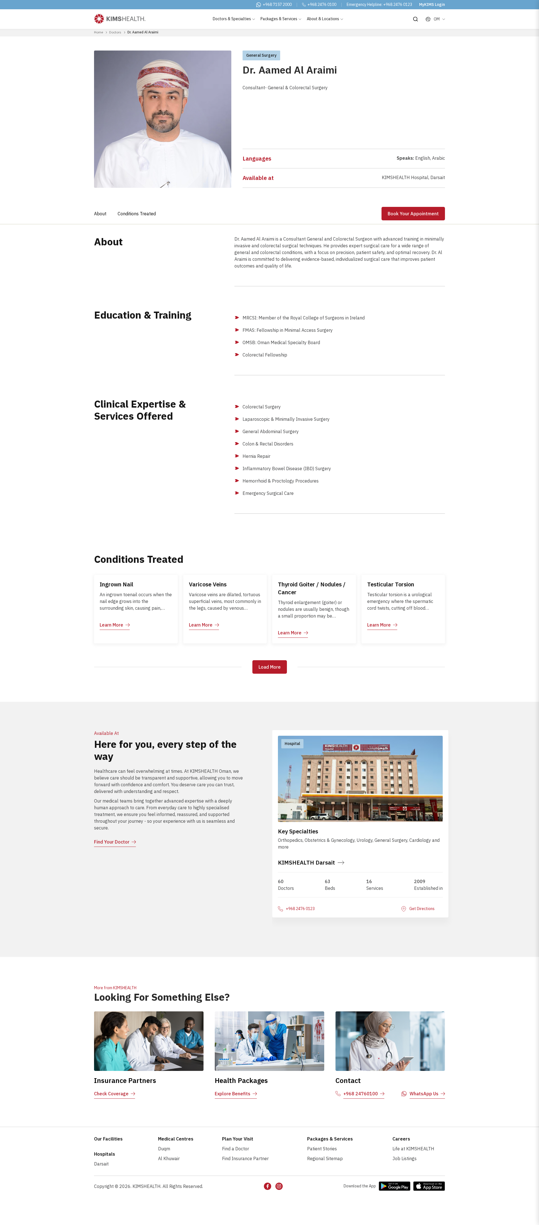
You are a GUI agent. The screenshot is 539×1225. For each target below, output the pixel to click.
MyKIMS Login (432, 4)
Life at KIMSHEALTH (413, 1148)
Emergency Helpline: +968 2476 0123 (379, 4)
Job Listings (404, 1158)
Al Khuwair (169, 1158)
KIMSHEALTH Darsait (306, 862)
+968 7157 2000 (277, 4)
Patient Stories (322, 1148)
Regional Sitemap (325, 1158)
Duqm (164, 1148)
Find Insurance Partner (245, 1158)
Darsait (101, 1164)
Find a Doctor (235, 1148)
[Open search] (415, 19)
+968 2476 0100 (321, 4)
